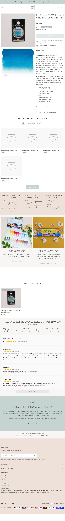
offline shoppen (31, 490)
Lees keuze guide (17, 261)
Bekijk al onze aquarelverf (48, 263)
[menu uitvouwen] (2, 7)
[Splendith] (32, 7)
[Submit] (35, 455)
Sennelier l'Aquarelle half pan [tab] (35, 123)
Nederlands (45, 503)
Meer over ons (32, 423)
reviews (36, 205)
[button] (62, 7)
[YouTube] (13, 503)
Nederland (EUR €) (58, 503)
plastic (8, 207)
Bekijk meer (32, 187)
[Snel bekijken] (18, 306)
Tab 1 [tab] (23, 123)
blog (28, 203)
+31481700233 (44, 436)
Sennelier (40, 23)
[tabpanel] (32, 158)
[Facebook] (2, 503)
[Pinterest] (6, 503)
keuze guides (38, 201)
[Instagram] (9, 503)
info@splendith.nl (28, 436)
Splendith (8, 507)
